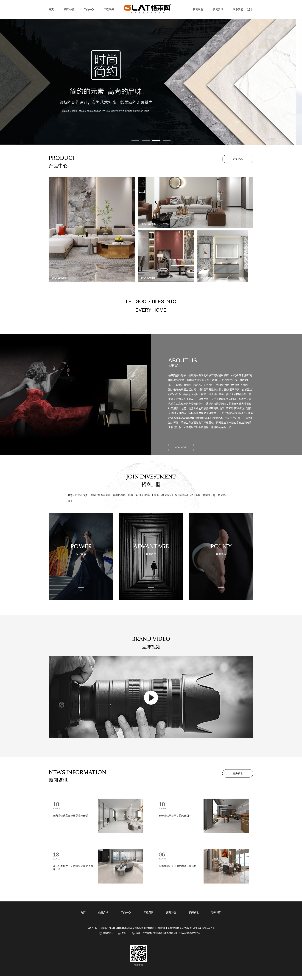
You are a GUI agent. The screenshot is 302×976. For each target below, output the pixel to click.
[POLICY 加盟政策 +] (221, 599)
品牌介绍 (69, 9)
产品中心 (89, 9)
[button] (135, 140)
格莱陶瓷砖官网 (154, 9)
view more (181, 447)
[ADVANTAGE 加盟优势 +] (151, 599)
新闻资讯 (218, 9)
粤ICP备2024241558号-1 (202, 928)
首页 (51, 9)
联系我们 (238, 9)
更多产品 (238, 159)
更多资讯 (238, 773)
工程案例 (109, 9)
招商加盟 (198, 9)
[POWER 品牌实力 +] (81, 599)
